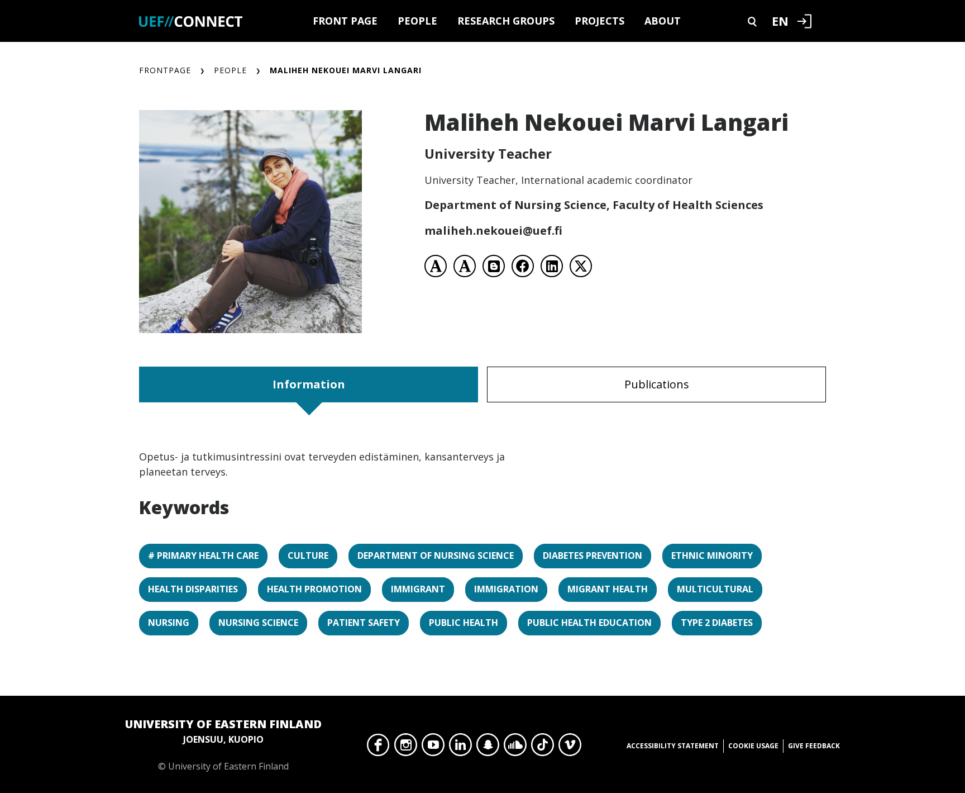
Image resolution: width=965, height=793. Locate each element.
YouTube (433, 747)
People (417, 20)
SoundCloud (515, 747)
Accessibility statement (673, 746)
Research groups (506, 20)
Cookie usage (753, 746)
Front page (345, 20)
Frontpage (165, 70)
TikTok (542, 747)
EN (780, 20)
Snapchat (487, 747)
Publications (656, 384)
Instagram (405, 747)
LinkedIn (460, 747)
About (662, 20)
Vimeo (569, 747)
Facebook (378, 747)
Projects (599, 20)
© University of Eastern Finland (223, 744)
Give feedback (814, 746)
